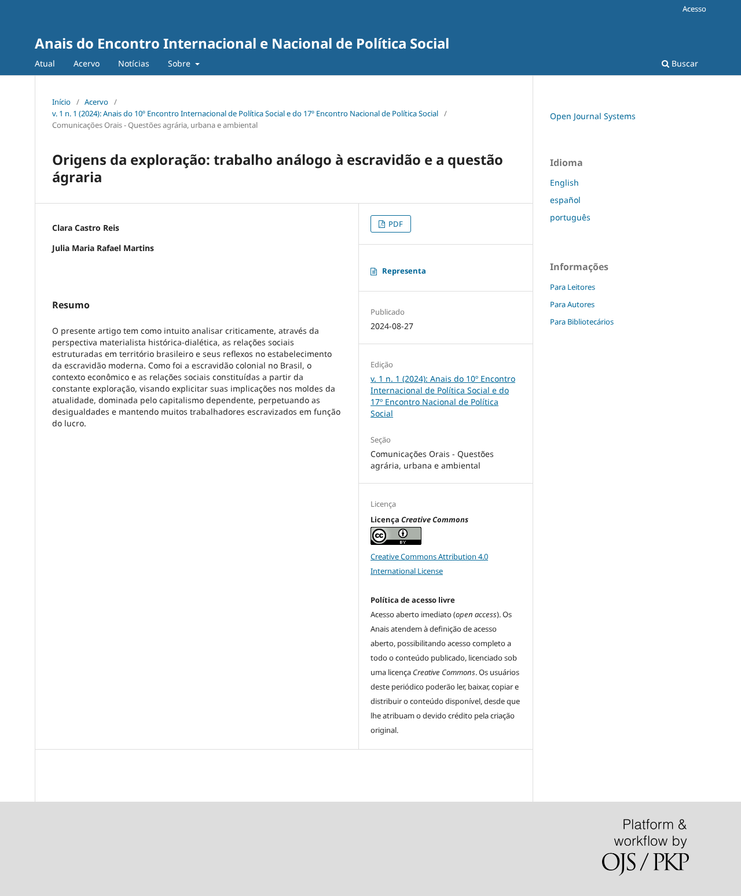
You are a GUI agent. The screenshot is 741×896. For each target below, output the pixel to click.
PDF (395, 224)
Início (61, 102)
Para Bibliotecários (582, 321)
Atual (45, 63)
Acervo (87, 63)
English (564, 182)
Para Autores (572, 304)
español (565, 199)
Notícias (133, 63)
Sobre (180, 63)
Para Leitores (572, 287)
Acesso (694, 8)
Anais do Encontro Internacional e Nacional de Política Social (242, 43)
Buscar (683, 63)
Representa (404, 271)
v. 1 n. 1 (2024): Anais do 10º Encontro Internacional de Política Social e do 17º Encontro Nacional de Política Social (245, 113)
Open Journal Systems (593, 115)
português (570, 217)
